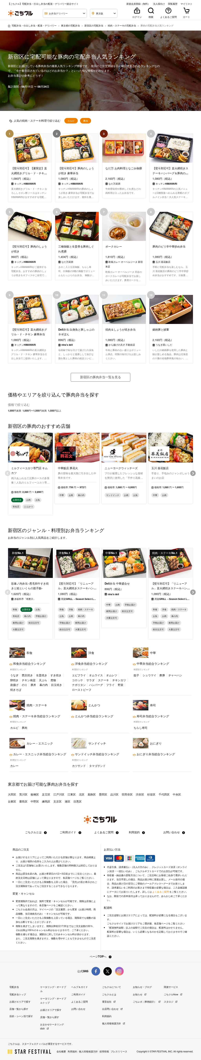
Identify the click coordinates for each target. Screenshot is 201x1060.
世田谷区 (127, 794)
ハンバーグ (96, 685)
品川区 (114, 794)
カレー (14, 766)
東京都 (14, 784)
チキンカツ (119, 680)
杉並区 (151, 794)
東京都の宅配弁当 (70, 25)
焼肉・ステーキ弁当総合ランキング (36, 716)
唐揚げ (14, 685)
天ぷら (43, 680)
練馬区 (46, 801)
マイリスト (186, 3)
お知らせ (138, 994)
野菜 (120, 685)
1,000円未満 (14, 410)
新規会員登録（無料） (138, 3)
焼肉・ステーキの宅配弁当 (122, 25)
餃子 (136, 675)
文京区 (57, 801)
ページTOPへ (98, 956)
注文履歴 (60, 909)
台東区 (12, 801)
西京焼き (27, 675)
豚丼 (33, 685)
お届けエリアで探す (20, 1001)
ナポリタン (79, 685)
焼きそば (15, 690)
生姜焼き (41, 675)
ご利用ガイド (68, 832)
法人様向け (159, 3)
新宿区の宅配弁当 (93, 25)
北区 (81, 794)
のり (24, 685)
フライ (110, 685)
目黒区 (77, 801)
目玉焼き (56, 685)
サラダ (90, 680)
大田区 (12, 794)
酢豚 (162, 675)
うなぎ (14, 675)
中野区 (35, 801)
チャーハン (175, 675)
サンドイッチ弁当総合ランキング (96, 754)
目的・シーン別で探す (21, 1016)
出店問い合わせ (110, 1008)
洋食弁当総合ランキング (90, 663)
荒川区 (23, 794)
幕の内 (43, 685)
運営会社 (107, 1001)
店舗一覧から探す (18, 1008)
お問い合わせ (172, 832)
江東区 (72, 794)
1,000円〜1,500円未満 (35, 410)
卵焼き (14, 680)
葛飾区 (92, 794)
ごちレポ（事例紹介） (145, 1001)
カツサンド (79, 766)
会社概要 (61, 1051)
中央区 (177, 794)
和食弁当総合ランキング (29, 663)
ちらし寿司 (140, 728)
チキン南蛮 (29, 680)
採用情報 (104, 1051)
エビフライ (79, 675)
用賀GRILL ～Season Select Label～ (78, 599)
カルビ (71, 120)
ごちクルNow (171, 994)
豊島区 (23, 801)
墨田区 (103, 794)
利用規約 (135, 832)
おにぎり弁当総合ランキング (155, 754)
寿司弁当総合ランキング (152, 716)
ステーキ (103, 680)
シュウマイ (149, 675)
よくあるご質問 (104, 832)
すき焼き (55, 675)
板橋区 (35, 794)
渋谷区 (140, 794)
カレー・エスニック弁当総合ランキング (39, 754)
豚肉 (85, 120)
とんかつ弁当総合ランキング (93, 716)
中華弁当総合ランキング (152, 663)
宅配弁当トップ (17, 994)
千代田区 (164, 794)
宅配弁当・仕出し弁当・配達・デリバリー (34, 25)
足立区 (46, 794)
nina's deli (113, 594)
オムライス (96, 675)
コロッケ (77, 680)
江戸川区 (58, 794)
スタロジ (169, 1001)
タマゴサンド (97, 766)
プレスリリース (119, 1051)
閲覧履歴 (172, 3)
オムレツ (111, 675)
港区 (67, 801)
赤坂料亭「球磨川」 (25, 599)
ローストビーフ (81, 690)
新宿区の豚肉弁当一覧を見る (100, 377)
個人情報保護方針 (112, 1023)
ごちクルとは (33, 832)
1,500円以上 (54, 410)
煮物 (53, 680)
